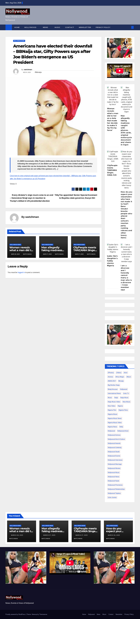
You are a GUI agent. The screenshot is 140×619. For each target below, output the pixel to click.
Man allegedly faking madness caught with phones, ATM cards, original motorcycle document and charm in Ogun (126, 130)
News (46, 27)
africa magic (120, 377)
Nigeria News (112, 427)
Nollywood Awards (114, 443)
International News (114, 393)
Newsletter (85, 27)
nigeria (120, 406)
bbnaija (121, 381)
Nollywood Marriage (115, 464)
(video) (118, 372)
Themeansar (43, 614)
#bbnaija (38, 72)
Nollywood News (19, 40)
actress (110, 377)
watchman (28, 70)
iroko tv (126, 393)
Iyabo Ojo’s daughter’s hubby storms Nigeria (112, 261)
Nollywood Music (113, 472)
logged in (21, 272)
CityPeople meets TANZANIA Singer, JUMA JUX (85, 250)
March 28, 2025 (17, 535)
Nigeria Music (112, 414)
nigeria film (112, 410)
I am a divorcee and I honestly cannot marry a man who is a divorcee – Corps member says (126, 278)
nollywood (111, 431)
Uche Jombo (112, 497)
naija (116, 397)
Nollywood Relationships (116, 489)
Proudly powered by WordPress (15, 614)
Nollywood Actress (114, 435)
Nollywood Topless (114, 493)
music (110, 397)
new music (126, 402)
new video (111, 406)
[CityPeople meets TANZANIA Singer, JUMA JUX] (113, 156)
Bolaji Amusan (113, 389)
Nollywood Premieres (115, 485)
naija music (124, 397)
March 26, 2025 (114, 535)
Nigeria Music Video (115, 422)
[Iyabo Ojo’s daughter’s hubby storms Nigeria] (113, 248)
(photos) (111, 372)
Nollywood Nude (113, 481)
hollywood (123, 389)
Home (17, 27)
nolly (121, 427)
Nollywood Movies (114, 468)
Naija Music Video (114, 402)
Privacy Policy (103, 27)
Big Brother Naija (114, 385)
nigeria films (123, 410)
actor (125, 372)
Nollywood (30, 27)
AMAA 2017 (112, 381)
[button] (129, 27)
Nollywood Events (114, 456)
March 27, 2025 (49, 535)
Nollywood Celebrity (115, 447)
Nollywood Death (114, 452)
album (129, 377)
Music (57, 27)
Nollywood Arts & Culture (116, 439)
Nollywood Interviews (115, 460)
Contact (69, 27)
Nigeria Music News (115, 418)
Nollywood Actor (123, 431)
